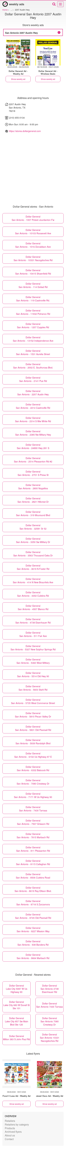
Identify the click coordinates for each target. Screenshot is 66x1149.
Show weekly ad (18, 79)
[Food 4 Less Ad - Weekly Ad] (16, 1073)
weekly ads (16, 4)
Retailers (10, 1121)
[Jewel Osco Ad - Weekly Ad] (49, 1073)
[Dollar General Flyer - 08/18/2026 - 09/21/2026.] (47, 52)
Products (10, 1128)
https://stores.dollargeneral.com (25, 131)
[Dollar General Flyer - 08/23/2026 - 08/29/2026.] (18, 52)
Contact (9, 1139)
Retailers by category (17, 1124)
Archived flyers (13, 1132)
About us (10, 1135)
